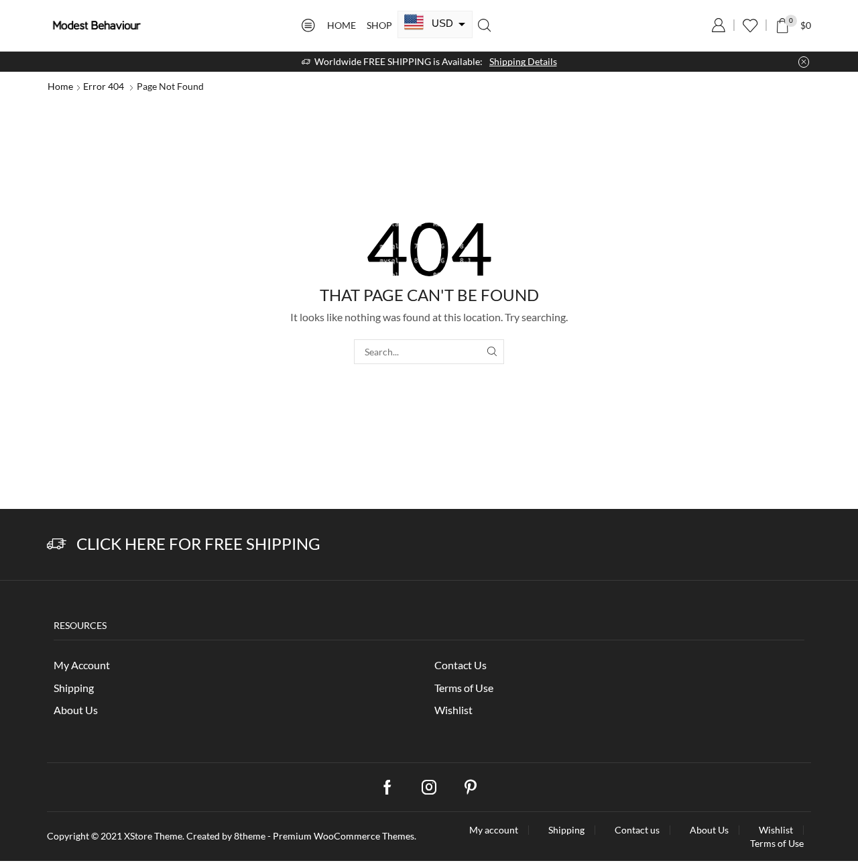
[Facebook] (387, 787)
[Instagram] (429, 787)
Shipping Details (523, 61)
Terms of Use (463, 687)
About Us (76, 709)
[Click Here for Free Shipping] (56, 544)
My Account (82, 664)
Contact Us (460, 664)
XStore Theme (153, 836)
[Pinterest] (470, 787)
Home (341, 25)
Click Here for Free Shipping (198, 543)
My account (493, 830)
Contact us (637, 830)
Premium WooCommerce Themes (343, 836)
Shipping (74, 687)
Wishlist (453, 709)
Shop (379, 25)
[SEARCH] (491, 351)
